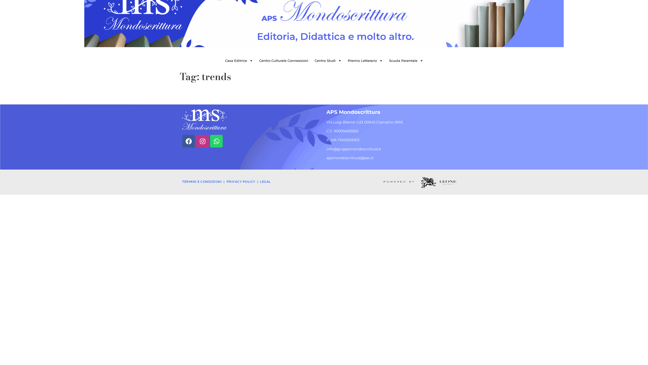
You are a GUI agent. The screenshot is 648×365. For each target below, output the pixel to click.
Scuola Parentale (403, 61)
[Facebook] (188, 141)
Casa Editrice (236, 61)
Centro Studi (325, 61)
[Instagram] (202, 141)
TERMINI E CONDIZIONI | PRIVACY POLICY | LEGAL (226, 182)
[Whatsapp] (216, 141)
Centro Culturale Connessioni (283, 61)
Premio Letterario (362, 61)
